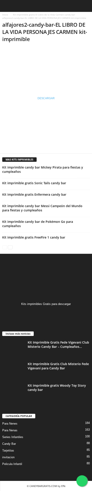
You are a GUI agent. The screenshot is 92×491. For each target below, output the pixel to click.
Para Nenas (9, 430)
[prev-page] (4, 247)
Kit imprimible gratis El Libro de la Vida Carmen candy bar (44, 14)
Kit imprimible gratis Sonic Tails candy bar (34, 183)
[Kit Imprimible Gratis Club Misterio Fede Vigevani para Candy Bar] (13, 370)
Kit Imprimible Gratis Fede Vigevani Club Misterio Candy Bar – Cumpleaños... (58, 344)
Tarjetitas (8, 450)
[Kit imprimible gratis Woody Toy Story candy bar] (13, 391)
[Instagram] (46, 312)
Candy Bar (9, 443)
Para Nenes (9, 423)
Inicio (5, 14)
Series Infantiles (12, 437)
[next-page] (10, 247)
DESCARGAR (46, 98)
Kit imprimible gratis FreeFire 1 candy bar (33, 237)
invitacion (8, 457)
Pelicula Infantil (12, 464)
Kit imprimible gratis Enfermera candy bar (34, 194)
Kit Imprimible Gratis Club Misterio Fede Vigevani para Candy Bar (58, 366)
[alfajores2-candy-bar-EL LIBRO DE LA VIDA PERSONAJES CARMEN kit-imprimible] (46, 64)
